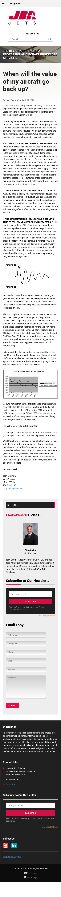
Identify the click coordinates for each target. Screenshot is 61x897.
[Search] (49, 39)
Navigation (15, 3)
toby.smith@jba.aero (13, 488)
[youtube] (5, 845)
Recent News (13, 505)
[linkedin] (14, 845)
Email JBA (11, 784)
